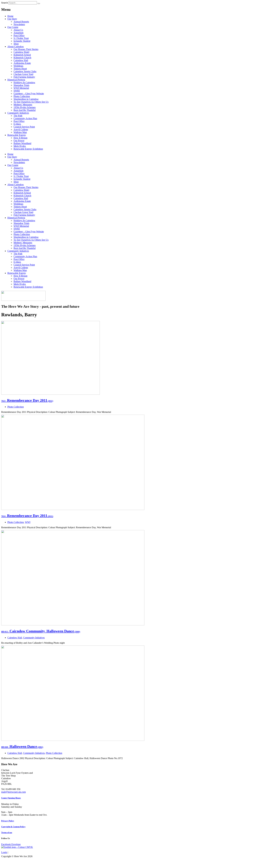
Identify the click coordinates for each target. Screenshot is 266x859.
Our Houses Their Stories (26, 49)
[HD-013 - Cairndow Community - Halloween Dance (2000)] (72, 624)
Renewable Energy (16, 135)
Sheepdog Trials (21, 85)
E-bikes (17, 124)
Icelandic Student (22, 41)
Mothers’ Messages (23, 104)
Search (4, 2)
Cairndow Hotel (21, 52)
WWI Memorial (21, 88)
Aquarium (18, 32)
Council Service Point (24, 126)
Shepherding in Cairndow (26, 99)
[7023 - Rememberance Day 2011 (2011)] (50, 394)
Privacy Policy (7, 821)
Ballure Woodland (22, 143)
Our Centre (12, 27)
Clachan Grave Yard (23, 74)
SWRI (17, 90)
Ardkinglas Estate (22, 63)
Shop (16, 43)
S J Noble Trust (21, 38)
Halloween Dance (22, 746)
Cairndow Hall (21, 60)
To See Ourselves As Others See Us (31, 102)
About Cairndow (15, 46)
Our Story (12, 19)
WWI (27, 522)
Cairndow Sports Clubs (25, 71)
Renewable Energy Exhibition (28, 149)
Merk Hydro (20, 146)
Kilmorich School (22, 54)
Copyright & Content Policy (13, 826)
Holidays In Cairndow (24, 82)
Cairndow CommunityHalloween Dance (40, 631)
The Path (18, 115)
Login (4, 852)
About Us (18, 30)
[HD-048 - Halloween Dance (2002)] (72, 740)
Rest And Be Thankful (25, 110)
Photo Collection (22, 96)
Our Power (19, 140)
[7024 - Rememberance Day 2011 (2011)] (72, 509)
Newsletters (19, 24)
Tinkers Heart (20, 68)
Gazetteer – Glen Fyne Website (29, 93)
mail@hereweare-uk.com (13, 792)
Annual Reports (21, 21)
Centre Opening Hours (11, 798)
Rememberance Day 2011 (27, 400)
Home (10, 16)
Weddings (18, 66)
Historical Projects (16, 79)
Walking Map (20, 132)
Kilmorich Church (22, 57)
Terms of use (6, 832)
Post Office (19, 35)
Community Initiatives (18, 113)
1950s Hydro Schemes (25, 107)
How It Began (20, 137)
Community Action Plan (25, 118)
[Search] (39, 3)
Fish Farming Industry (24, 77)
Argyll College (21, 129)
